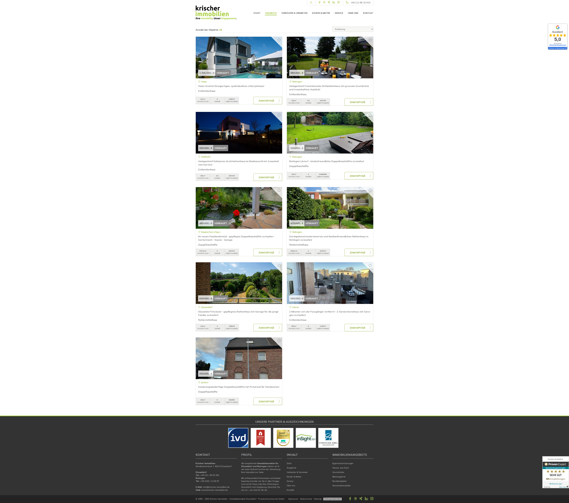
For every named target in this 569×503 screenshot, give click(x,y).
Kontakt (368, 13)
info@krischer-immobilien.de (216, 487)
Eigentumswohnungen (343, 463)
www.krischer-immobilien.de (214, 490)
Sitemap (318, 499)
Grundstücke (338, 472)
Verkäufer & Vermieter (294, 13)
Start (256, 13)
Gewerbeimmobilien (341, 485)
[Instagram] (338, 2)
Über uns (353, 13)
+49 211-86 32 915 (360, 2)
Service (339, 13)
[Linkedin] (334, 2)
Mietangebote (339, 476)
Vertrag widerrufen (332, 499)
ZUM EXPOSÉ (266, 100)
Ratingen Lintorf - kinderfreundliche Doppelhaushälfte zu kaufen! (326, 161)
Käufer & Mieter (321, 13)
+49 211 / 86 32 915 (209, 475)
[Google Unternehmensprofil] (324, 2)
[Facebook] (319, 2)
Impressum (293, 499)
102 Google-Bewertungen (557, 45)
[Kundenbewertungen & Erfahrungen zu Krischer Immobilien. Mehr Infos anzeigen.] (555, 472)
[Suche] (311, 2)
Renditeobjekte (339, 481)
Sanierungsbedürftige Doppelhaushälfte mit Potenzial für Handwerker (239, 386)
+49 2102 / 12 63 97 (209, 481)
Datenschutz (306, 499)
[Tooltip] (566, 48)
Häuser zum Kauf (340, 467)
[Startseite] (216, 12)
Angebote (271, 13)
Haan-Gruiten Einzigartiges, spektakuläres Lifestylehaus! (231, 86)
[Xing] (329, 2)
